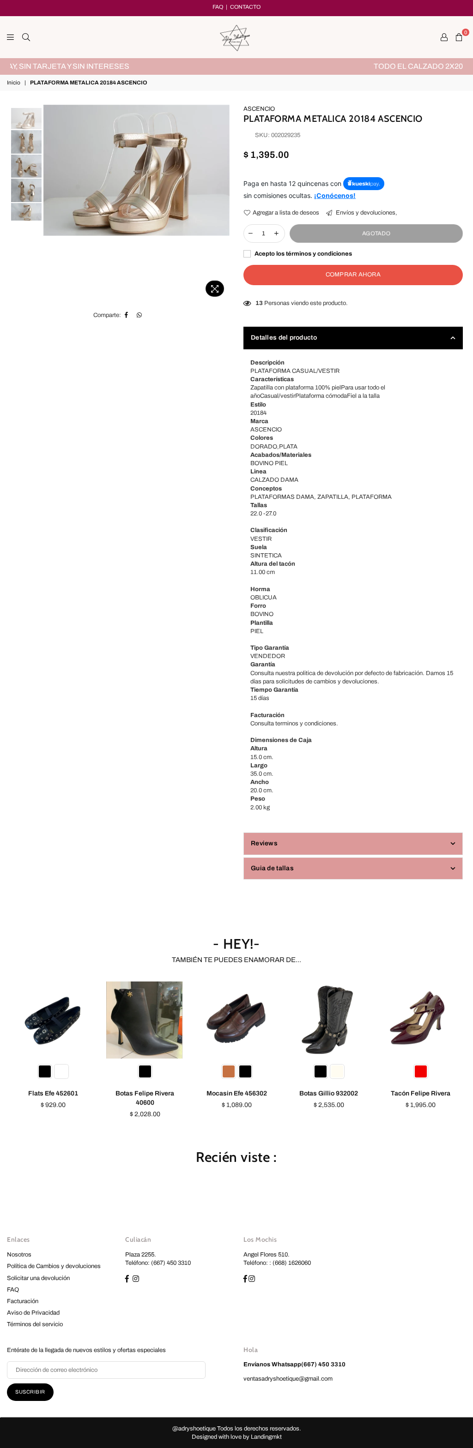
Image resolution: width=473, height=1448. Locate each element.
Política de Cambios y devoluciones (54, 1266)
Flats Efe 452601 (53, 1093)
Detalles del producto (284, 337)
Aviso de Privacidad (33, 1313)
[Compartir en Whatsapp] (139, 315)
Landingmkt (266, 1437)
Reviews (264, 843)
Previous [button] (51, 203)
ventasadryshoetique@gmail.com (288, 1379)
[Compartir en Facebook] (126, 315)
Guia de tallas (272, 868)
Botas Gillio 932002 (328, 1093)
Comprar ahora (353, 274)
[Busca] (26, 37)
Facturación (22, 1301)
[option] (236, 66)
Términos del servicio (35, 1324)
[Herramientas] (444, 37)
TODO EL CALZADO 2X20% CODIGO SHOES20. (236, 66)
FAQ (217, 7)
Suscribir (30, 1391)
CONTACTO (245, 7)
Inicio (13, 82)
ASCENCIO (259, 109)
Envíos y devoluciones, (365, 212)
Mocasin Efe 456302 (236, 1093)
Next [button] (221, 203)
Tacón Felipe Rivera (420, 1093)
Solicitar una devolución (38, 1278)
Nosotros (19, 1254)
